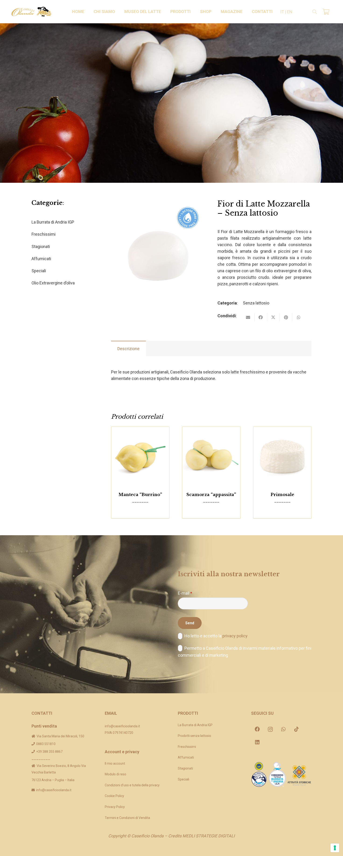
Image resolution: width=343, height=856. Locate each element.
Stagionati (41, 246)
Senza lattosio (256, 302)
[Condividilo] (261, 317)
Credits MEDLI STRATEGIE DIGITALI (201, 835)
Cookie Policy (114, 796)
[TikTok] (296, 729)
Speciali (39, 270)
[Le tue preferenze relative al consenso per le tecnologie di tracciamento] (334, 847)
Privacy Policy (115, 807)
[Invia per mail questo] (248, 317)
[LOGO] (31, 11)
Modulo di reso (115, 774)
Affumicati (41, 258)
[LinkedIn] (257, 742)
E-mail (185, 593)
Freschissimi (44, 234)
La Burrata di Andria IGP (53, 222)
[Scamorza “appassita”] (211, 456)
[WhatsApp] (283, 729)
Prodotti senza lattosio (194, 736)
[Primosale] (282, 456)
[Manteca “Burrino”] (140, 456)
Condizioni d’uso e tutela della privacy (132, 785)
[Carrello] (325, 11)
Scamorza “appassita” (211, 494)
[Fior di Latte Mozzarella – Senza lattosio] (158, 202)
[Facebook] (257, 729)
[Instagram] (270, 729)
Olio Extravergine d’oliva (53, 282)
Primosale (282, 494)
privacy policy (235, 635)
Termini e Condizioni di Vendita (127, 818)
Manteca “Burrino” (140, 494)
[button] (117, 11)
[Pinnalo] (286, 317)
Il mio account (115, 763)
